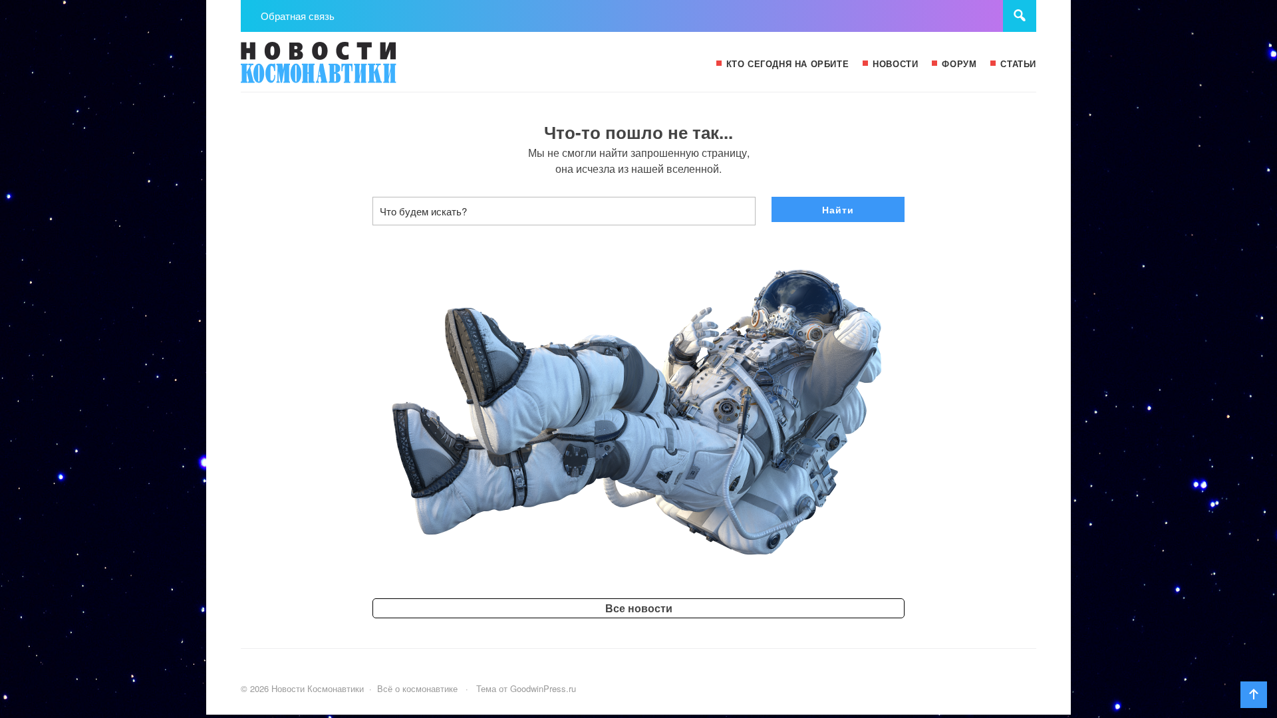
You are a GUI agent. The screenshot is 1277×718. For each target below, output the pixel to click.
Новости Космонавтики (340, 68)
